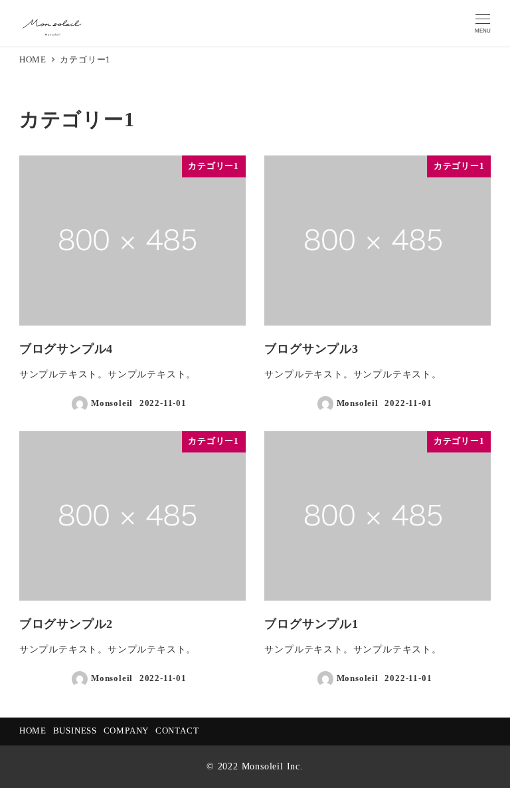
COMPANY (126, 731)
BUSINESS (75, 731)
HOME (32, 731)
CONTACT (177, 731)
